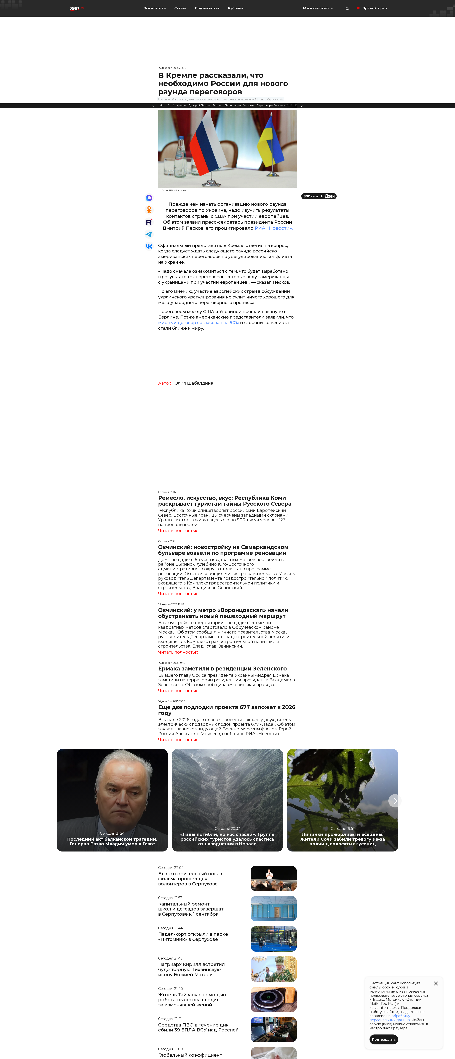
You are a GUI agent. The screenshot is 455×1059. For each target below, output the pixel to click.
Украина (248, 105)
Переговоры (233, 105)
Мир (162, 105)
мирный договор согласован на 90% (199, 322)
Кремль (181, 105)
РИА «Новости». (274, 228)
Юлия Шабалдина (193, 383)
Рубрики (235, 8)
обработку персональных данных (390, 1018)
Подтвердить (384, 1040)
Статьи (180, 8)
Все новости (155, 8)
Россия (217, 105)
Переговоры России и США (275, 105)
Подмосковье (207, 8)
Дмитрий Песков (199, 105)
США (171, 105)
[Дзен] (319, 196)
